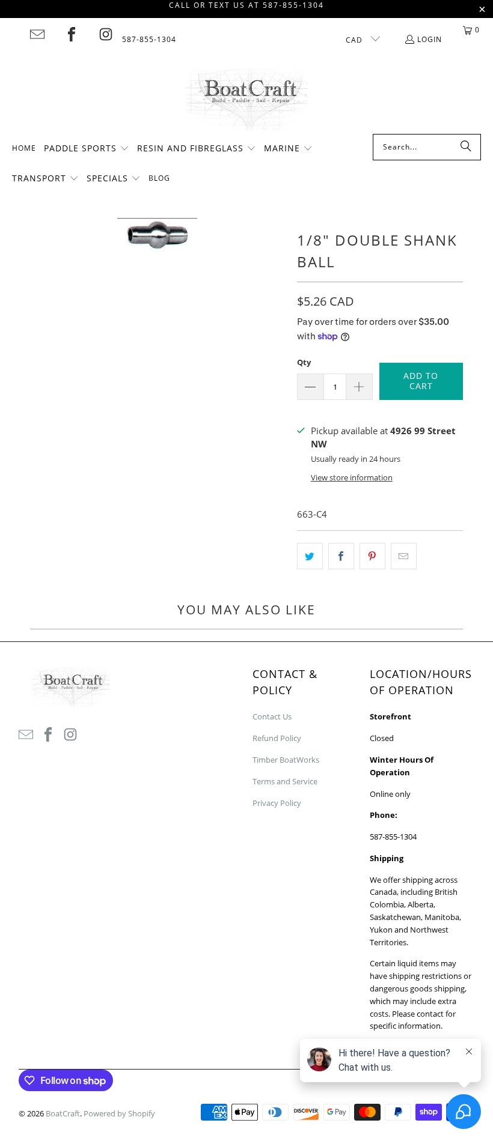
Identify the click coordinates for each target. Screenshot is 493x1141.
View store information (352, 477)
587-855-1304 (149, 39)
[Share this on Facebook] (341, 556)
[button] (86, 149)
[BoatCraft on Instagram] (106, 34)
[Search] (466, 147)
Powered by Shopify (119, 1113)
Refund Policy (277, 738)
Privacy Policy (277, 802)
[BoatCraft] (246, 100)
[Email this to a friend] (404, 556)
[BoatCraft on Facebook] (71, 34)
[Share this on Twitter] (310, 556)
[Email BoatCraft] (37, 34)
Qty (304, 362)
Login (429, 39)
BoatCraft (63, 1113)
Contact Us (272, 716)
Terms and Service (285, 781)
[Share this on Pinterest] (372, 556)
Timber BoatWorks (286, 759)
